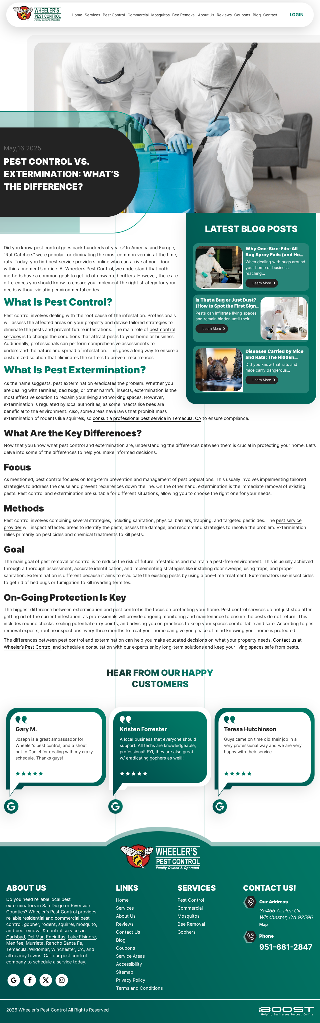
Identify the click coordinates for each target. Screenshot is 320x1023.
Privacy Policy (130, 980)
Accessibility (129, 964)
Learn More (261, 283)
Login (297, 14)
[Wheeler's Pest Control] (160, 856)
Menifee (14, 943)
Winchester (63, 949)
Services (92, 15)
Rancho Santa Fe (64, 943)
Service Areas (130, 956)
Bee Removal (184, 15)
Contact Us (128, 932)
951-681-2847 (285, 946)
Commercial (138, 15)
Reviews (224, 15)
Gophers (187, 932)
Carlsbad (15, 936)
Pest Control (114, 15)
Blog (257, 15)
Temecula (16, 949)
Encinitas (55, 936)
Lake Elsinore (82, 936)
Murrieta (35, 943)
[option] (56, 754)
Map (263, 924)
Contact (270, 15)
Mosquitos (160, 15)
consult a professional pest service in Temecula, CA (147, 418)
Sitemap (124, 972)
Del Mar (36, 936)
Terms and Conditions (139, 988)
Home (77, 15)
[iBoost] (286, 1011)
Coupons (242, 15)
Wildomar (39, 949)
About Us (206, 15)
